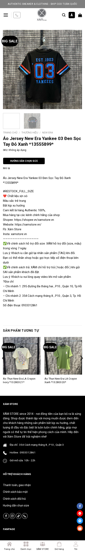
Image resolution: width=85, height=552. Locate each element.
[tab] (42, 168)
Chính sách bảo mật (15, 491)
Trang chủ (10, 132)
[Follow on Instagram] (12, 516)
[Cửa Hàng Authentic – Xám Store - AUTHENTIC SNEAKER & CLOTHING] (41, 15)
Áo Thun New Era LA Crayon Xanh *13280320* (60, 380)
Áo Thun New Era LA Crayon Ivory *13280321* (19, 380)
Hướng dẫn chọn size (16, 505)
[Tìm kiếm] (63, 15)
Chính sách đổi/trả (14, 498)
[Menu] (5, 15)
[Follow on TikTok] (19, 516)
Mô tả (6, 168)
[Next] (75, 69)
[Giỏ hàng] (80, 15)
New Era (47, 132)
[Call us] (16, 15)
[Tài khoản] (72, 15)
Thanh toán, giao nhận (17, 485)
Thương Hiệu (29, 132)
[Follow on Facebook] (6, 516)
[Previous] (9, 69)
